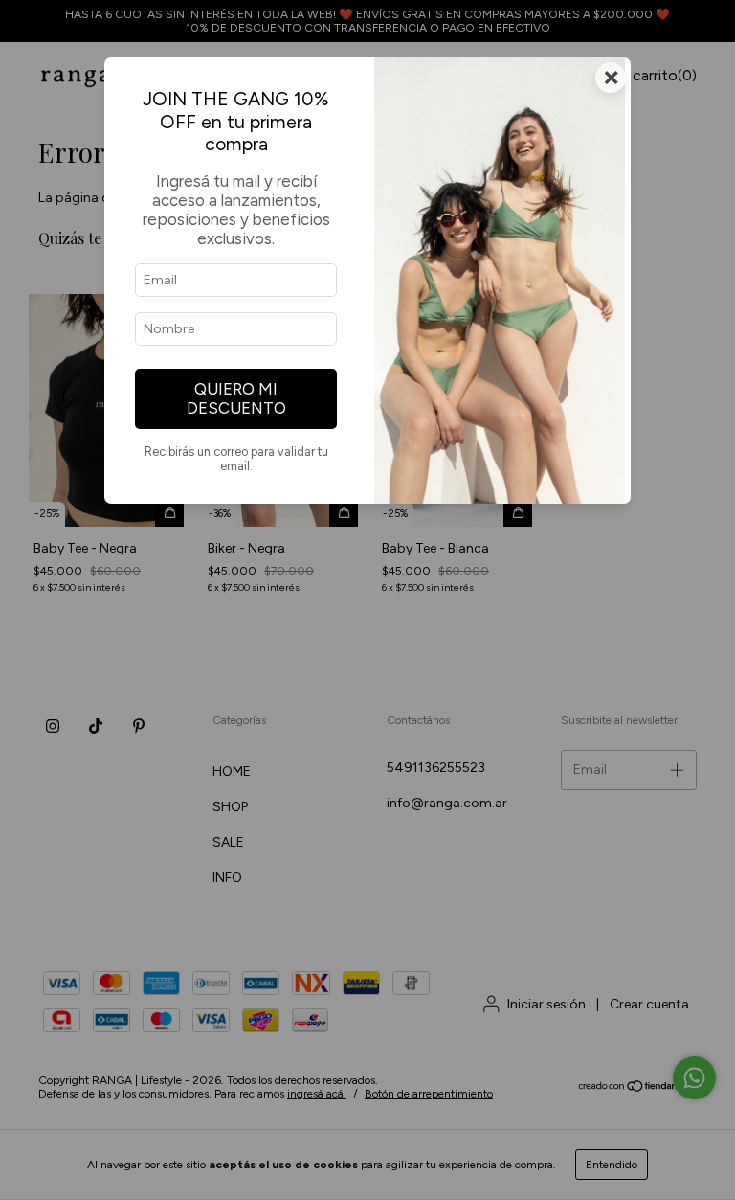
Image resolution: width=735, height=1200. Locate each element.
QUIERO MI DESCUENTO (236, 398)
